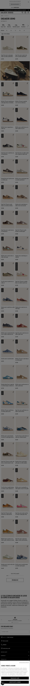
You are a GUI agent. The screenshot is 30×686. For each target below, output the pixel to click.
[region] (15, 673)
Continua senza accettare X (24, 662)
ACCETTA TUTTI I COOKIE (15, 682)
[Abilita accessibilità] (2, 683)
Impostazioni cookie (15, 678)
